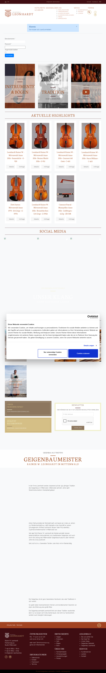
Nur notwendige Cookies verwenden (53, 353)
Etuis (58, 645)
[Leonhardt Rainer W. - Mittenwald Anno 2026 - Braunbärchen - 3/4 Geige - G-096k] (40, 188)
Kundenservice (83, 10)
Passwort (8, 44)
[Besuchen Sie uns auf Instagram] (96, 15)
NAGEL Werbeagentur (63, 671)
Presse (60, 17)
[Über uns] (86, 92)
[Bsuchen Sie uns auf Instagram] (11, 657)
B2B (100, 1)
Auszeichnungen (63, 13)
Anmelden (9, 55)
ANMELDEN (78, 428)
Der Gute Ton (85, 639)
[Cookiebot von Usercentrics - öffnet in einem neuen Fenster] (89, 316)
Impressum (95, 1)
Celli (57, 641)
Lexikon (80, 13)
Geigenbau (50, 8)
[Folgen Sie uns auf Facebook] (96, 12)
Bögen (58, 643)
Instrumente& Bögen (20, 89)
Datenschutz (36, 657)
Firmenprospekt (63, 11)
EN (8, 1)
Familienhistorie (63, 10)
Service (77, 8)
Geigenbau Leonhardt (88, 645)
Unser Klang (85, 641)
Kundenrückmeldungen (66, 15)
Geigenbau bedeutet (87, 643)
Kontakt (89, 1)
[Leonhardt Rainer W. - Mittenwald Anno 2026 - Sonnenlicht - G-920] (15, 136)
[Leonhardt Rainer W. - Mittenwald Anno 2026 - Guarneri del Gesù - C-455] (65, 136)
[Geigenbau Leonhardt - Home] (14, 635)
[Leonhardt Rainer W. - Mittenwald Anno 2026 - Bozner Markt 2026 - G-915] (40, 136)
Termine (91, 8)
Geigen (58, 637)
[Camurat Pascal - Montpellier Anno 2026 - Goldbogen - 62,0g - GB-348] (65, 188)
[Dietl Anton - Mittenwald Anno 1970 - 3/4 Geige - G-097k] (15, 188)
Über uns (57, 8)
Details (11, 167)
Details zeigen (89, 345)
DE (5, 1)
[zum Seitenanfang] (99, 625)
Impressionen (62, 18)
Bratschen (59, 639)
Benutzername (10, 39)
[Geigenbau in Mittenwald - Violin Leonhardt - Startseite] (19, 13)
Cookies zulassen (83, 353)
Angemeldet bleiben (11, 50)
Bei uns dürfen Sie (87, 637)
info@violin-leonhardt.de (53, 1)
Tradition (53, 92)
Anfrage (22, 167)
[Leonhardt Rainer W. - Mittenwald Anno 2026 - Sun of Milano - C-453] (90, 136)
